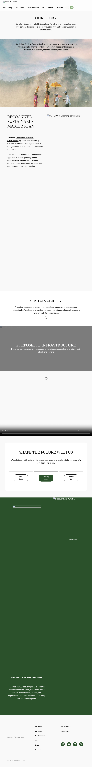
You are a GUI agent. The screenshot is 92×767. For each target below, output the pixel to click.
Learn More (73, 539)
